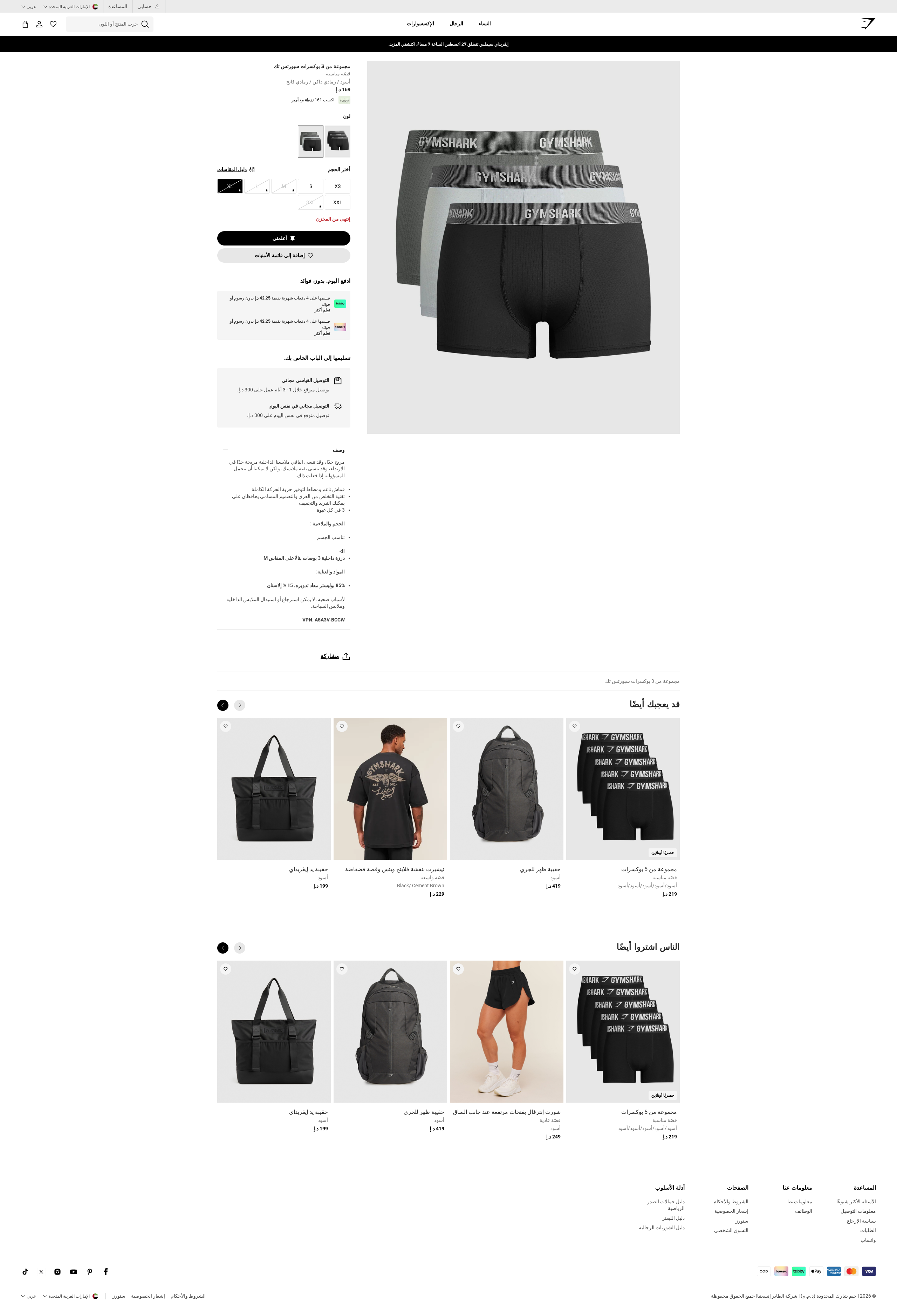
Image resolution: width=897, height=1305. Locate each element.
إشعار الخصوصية (148, 1296)
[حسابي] (39, 24)
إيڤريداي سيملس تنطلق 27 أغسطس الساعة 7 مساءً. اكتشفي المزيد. (448, 44)
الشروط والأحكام (188, 1296)
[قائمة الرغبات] (53, 24)
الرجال (456, 23)
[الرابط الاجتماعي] (106, 1272)
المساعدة (117, 6)
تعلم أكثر (322, 310)
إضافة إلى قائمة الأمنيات (280, 255)
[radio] (337, 141)
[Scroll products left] (239, 705)
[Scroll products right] (222, 705)
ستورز (118, 1296)
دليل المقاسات (232, 169)
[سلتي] (25, 24)
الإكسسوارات (420, 23)
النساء (485, 23)
